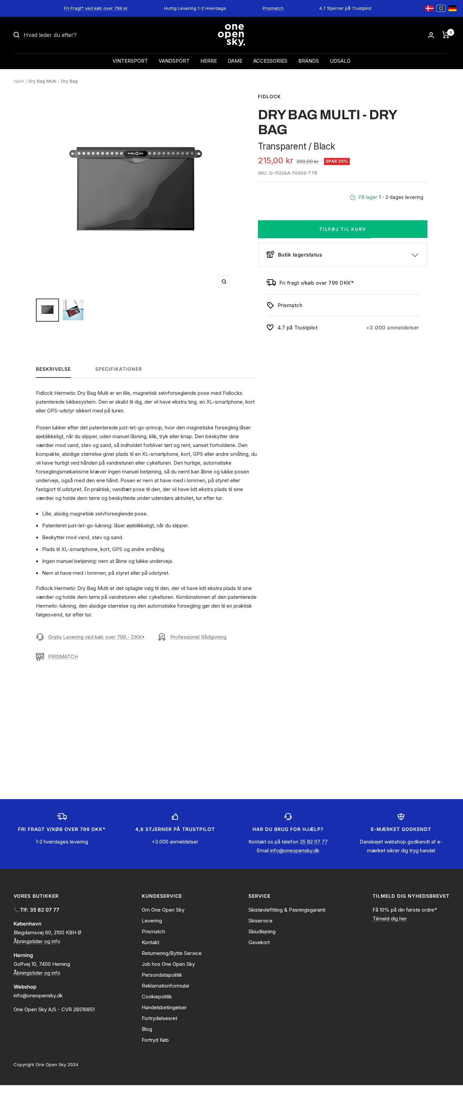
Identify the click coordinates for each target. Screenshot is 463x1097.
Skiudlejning (262, 931)
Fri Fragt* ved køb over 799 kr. (96, 8)
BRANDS (308, 61)
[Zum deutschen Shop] (452, 8)
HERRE (208, 61)
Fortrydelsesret (159, 1018)
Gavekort (259, 942)
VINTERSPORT (130, 61)
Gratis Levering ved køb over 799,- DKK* (96, 637)
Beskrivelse (53, 369)
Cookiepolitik (157, 996)
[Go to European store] (441, 8)
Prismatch (273, 8)
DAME (235, 61)
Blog (147, 1029)
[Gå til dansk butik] (429, 8)
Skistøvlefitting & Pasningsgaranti (286, 910)
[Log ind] (431, 35)
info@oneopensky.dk (294, 850)
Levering (152, 920)
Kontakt (150, 942)
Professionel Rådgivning (198, 637)
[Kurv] (445, 35)
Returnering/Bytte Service (172, 953)
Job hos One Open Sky (168, 964)
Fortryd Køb (155, 1040)
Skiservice (260, 920)
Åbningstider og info (37, 941)
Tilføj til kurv (342, 229)
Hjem (19, 81)
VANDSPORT (174, 61)
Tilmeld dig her (390, 918)
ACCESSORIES (270, 61)
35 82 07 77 (314, 841)
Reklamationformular (165, 985)
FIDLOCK (269, 96)
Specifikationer (118, 369)
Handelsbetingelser (164, 1007)
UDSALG (340, 61)
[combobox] (74, 35)
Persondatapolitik (162, 975)
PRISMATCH (63, 656)
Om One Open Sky (163, 910)
